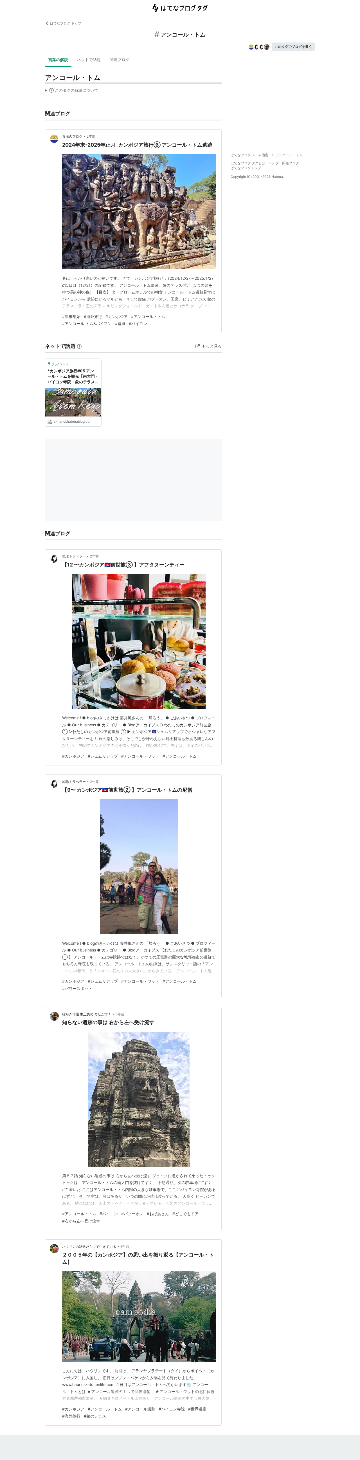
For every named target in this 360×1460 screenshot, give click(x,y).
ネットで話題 (89, 59)
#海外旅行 (93, 316)
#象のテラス (95, 1416)
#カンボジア (116, 316)
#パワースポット (77, 988)
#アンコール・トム (148, 316)
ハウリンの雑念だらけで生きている (89, 1246)
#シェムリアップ (103, 756)
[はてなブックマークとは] (79, 346)
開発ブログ (290, 163)
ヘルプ (274, 163)
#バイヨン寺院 (172, 1409)
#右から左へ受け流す (81, 1221)
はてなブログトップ (246, 168)
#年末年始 (71, 316)
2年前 (91, 136)
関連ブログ (119, 59)
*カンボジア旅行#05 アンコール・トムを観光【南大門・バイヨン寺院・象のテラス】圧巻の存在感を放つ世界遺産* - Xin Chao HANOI (73, 376)
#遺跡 (120, 323)
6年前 (124, 1246)
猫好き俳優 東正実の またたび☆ (86, 1014)
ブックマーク (58, 363)
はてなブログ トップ (65, 23)
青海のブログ (72, 136)
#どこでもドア (185, 1213)
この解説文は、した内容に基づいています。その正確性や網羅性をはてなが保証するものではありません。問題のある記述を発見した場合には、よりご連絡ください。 (71, 91)
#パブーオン (132, 1213)
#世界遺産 (197, 1409)
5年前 (120, 1014)
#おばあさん (158, 1213)
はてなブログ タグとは (248, 163)
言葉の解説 (58, 59)
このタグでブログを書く (293, 46)
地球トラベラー (74, 556)
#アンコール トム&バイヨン (87, 323)
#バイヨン (138, 323)
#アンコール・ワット (140, 756)
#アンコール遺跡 (140, 1409)
